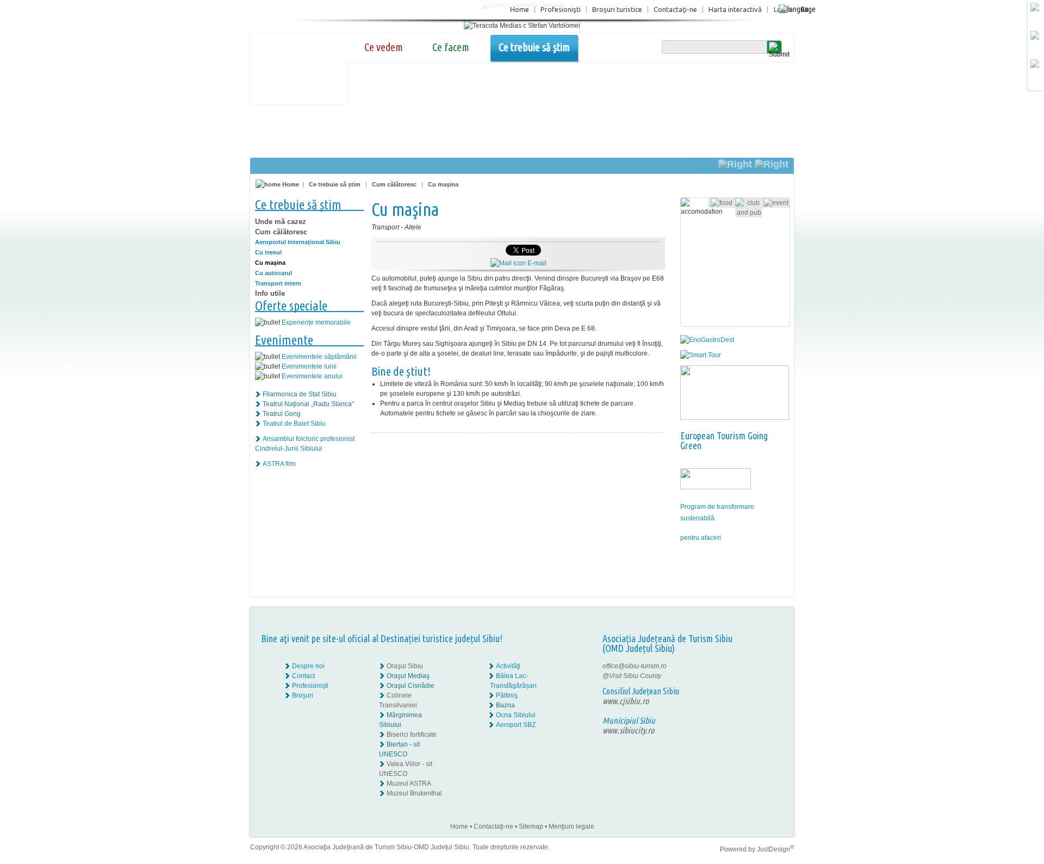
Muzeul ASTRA (409, 783)
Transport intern (278, 283)
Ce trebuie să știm (534, 47)
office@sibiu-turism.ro (634, 666)
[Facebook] (760, 666)
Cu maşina (443, 184)
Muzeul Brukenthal (414, 793)
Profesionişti (560, 9)
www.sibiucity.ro (628, 730)
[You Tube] (759, 685)
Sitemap (531, 826)
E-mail (536, 263)
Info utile (270, 293)
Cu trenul (268, 252)
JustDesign (775, 849)
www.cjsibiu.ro (625, 701)
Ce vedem (383, 47)
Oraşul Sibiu (405, 666)
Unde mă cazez (280, 221)
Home (519, 9)
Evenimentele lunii (309, 366)
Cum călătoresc (394, 184)
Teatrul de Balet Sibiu (294, 423)
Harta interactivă (735, 9)
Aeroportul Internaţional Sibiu (297, 242)
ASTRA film (279, 464)
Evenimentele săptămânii (319, 356)
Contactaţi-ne (675, 9)
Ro (804, 9)
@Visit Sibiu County (631, 676)
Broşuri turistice (617, 9)
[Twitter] (767, 676)
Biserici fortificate (412, 734)
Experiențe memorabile (316, 322)
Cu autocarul (273, 273)
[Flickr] (760, 676)
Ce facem (450, 47)
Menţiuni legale (571, 826)
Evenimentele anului (312, 376)
